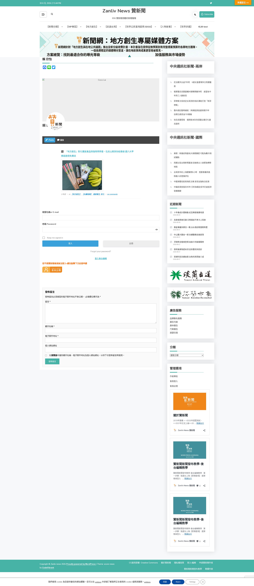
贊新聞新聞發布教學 (193, 569)
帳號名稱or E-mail (50, 212)
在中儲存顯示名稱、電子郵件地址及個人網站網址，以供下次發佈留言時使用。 (87, 355)
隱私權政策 (179, 563)
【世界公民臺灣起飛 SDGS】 (138, 26)
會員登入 (174, 381)
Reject (178, 582)
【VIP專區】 (72, 26)
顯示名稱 (50, 326)
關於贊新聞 (166, 563)
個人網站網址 (51, 345)
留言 (48, 301)
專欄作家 (209, 569)
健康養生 (96, 194)
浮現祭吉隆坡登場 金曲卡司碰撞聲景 (189, 242)
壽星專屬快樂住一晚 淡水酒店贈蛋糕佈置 (191, 227)
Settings (192, 582)
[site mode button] (195, 14)
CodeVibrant (48, 567)
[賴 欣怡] (55, 121)
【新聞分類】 (53, 26)
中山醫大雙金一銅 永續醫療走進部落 (189, 235)
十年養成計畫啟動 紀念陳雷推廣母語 (189, 212)
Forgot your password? (101, 251)
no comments (112, 194)
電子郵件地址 (51, 336)
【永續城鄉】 (87, 194)
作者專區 (174, 376)
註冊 (131, 243)
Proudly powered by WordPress (81, 564)
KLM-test (203, 26)
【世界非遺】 (186, 26)
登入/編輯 (191, 563)
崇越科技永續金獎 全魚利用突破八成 (189, 257)
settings (98, 582)
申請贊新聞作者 (206, 563)
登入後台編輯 (101, 258)
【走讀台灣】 (111, 26)
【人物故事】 (166, 26)
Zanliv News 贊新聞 (124, 11)
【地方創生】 (91, 26)
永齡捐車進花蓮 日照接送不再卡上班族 (190, 220)
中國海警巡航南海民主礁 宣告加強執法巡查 (191, 181)
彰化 (102, 194)
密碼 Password (49, 224)
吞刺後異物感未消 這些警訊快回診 (188, 249)
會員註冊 (174, 386)
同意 (165, 582)
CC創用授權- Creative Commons (143, 563)
